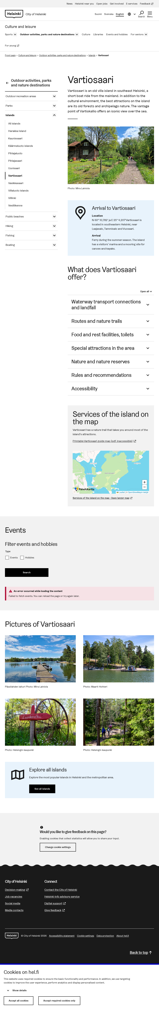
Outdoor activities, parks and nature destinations (62, 55)
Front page (10, 55)
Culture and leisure (27, 55)
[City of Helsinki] (11, 935)
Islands (92, 55)
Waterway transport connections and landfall (106, 304)
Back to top (139, 952)
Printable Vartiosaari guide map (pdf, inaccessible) (105, 441)
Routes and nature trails (96, 321)
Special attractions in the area (102, 348)
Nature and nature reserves (100, 361)
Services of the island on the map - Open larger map (101, 498)
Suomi (98, 14)
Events (14, 557)
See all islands (42, 788)
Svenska (108, 14)
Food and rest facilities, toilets (102, 334)
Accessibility (84, 388)
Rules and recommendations (101, 375)
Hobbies (29, 557)
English (120, 14)
